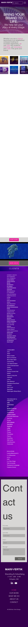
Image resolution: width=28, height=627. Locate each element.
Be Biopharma (10, 284)
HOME (14, 590)
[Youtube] (16, 583)
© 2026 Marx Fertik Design (14, 609)
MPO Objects (10, 422)
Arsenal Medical (10, 279)
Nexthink (9, 426)
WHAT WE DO (14, 596)
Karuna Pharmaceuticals (12, 307)
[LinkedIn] (12, 583)
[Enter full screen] (26, 258)
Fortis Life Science (11, 300)
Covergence (10, 412)
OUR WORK (14, 593)
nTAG (8, 428)
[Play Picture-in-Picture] (23, 258)
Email (4, 539)
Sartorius (9, 326)
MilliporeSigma (10, 316)
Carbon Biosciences (11, 287)
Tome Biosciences (11, 337)
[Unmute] (5, 258)
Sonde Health (10, 332)
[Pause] (2, 258)
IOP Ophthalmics (11, 305)
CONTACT (14, 602)
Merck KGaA (10, 315)
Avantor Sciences (11, 281)
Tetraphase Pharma (11, 335)
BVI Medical (9, 286)
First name (5, 525)
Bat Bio (8, 283)
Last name (5, 532)
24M (8, 402)
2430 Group (10, 404)
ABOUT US (14, 599)
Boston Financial (11, 408)
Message (5, 546)
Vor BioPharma (10, 340)
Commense (9, 289)
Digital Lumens (11, 414)
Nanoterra (10, 424)
